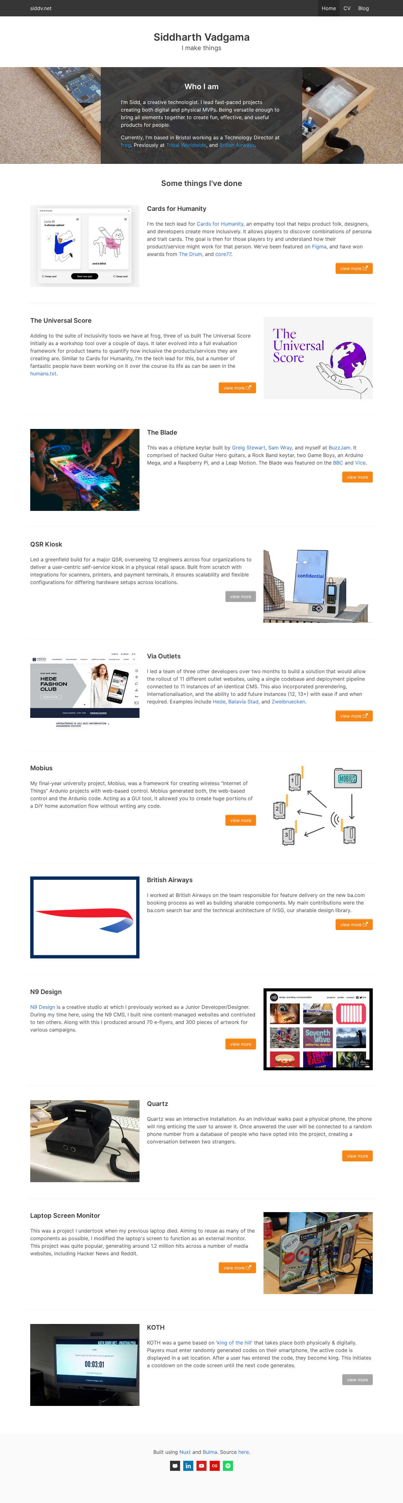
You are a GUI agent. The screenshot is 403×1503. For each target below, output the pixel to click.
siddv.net (41, 8)
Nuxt (185, 1452)
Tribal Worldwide (186, 145)
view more (351, 268)
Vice (360, 463)
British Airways (237, 145)
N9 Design (42, 1007)
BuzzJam (339, 447)
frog (126, 145)
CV (347, 8)
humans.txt (43, 373)
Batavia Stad (243, 701)
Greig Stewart (248, 447)
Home (329, 8)
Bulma (210, 1452)
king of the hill (234, 1342)
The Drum (190, 254)
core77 (223, 254)
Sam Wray (280, 447)
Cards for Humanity (220, 224)
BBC (338, 463)
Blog (363, 8)
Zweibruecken (288, 701)
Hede (219, 701)
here (243, 1452)
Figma (319, 246)
